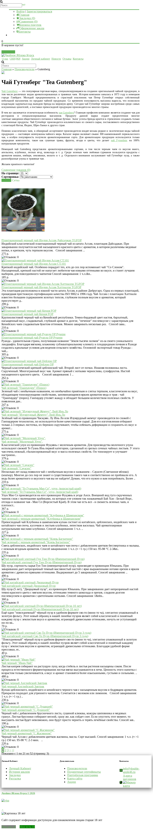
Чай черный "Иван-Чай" (17, 663)
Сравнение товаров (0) (15, 169)
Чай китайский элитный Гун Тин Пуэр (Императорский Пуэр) (41, 562)
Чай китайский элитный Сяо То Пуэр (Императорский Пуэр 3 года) (44, 636)
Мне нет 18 (8, 826)
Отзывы (67, 58)
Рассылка (15, 778)
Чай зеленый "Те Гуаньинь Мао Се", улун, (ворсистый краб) (39, 491)
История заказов (19, 771)
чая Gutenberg (66, 112)
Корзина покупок (30, 24)
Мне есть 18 (27, 826)
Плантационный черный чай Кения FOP (27, 314)
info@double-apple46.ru (131, 770)
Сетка (15, 180)
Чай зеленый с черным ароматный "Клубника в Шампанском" (41, 518)
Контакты (24, 31)
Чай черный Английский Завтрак (22, 686)
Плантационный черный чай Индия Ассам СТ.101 (33, 263)
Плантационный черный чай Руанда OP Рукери (32, 337)
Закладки (15, 775)
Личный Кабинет (20, 768)
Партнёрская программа (82, 775)
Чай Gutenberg (9, 91)
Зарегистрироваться (39, 11)
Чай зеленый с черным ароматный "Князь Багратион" (35, 542)
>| (13, 750)
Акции (25, 58)
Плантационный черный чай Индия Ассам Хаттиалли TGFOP (41, 287)
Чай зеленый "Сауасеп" (16, 468)
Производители (25, 69)
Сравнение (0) (28, 21)
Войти (20, 11)
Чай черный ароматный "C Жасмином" (26, 733)
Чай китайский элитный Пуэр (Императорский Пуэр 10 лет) (40, 609)
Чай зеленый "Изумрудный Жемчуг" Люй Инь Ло (33, 414)
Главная (24, 14)
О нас (5, 58)
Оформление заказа (31, 28)
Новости (56, 58)
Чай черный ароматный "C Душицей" (25, 709)
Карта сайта (74, 778)
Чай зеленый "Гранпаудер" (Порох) (23, 387)
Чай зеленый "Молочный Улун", (22, 441)
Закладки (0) (27, 18)
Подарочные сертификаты (84, 771)
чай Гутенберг (119, 140)
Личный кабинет (40, 58)
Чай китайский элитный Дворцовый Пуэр (28, 585)
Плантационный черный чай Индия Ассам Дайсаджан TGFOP (41, 240)
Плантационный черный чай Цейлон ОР (27, 364)
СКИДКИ (15, 58)
